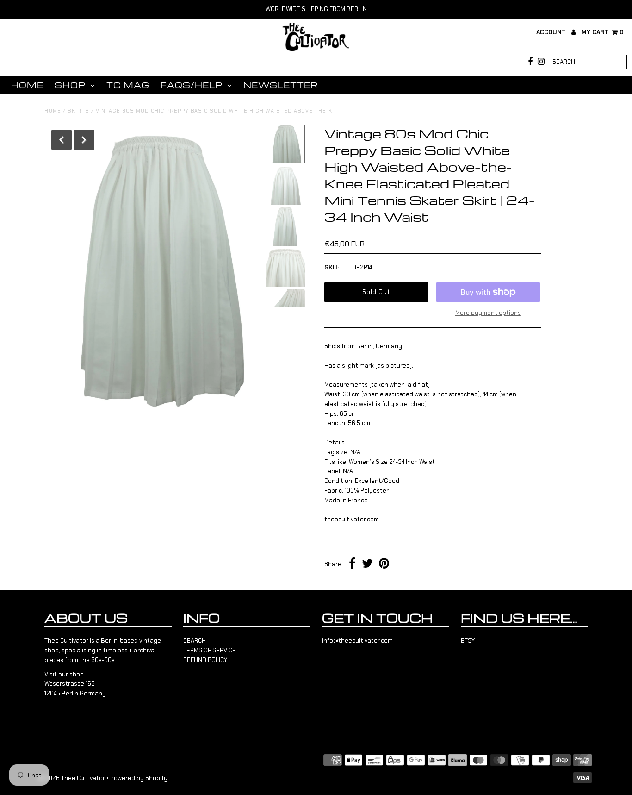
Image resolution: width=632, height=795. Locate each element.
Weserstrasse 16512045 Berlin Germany (75, 684)
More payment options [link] (488, 313)
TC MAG (127, 85)
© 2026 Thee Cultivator (71, 778)
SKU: (331, 267)
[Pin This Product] (384, 564)
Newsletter (280, 85)
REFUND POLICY (205, 660)
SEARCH (194, 641)
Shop (70, 85)
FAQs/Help (192, 85)
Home (27, 85)
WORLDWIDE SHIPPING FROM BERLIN (316, 9)
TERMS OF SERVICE (209, 650)
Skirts (78, 110)
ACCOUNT (552, 32)
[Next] (84, 140)
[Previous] (61, 140)
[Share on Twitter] (367, 564)
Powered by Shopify (138, 778)
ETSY (468, 641)
